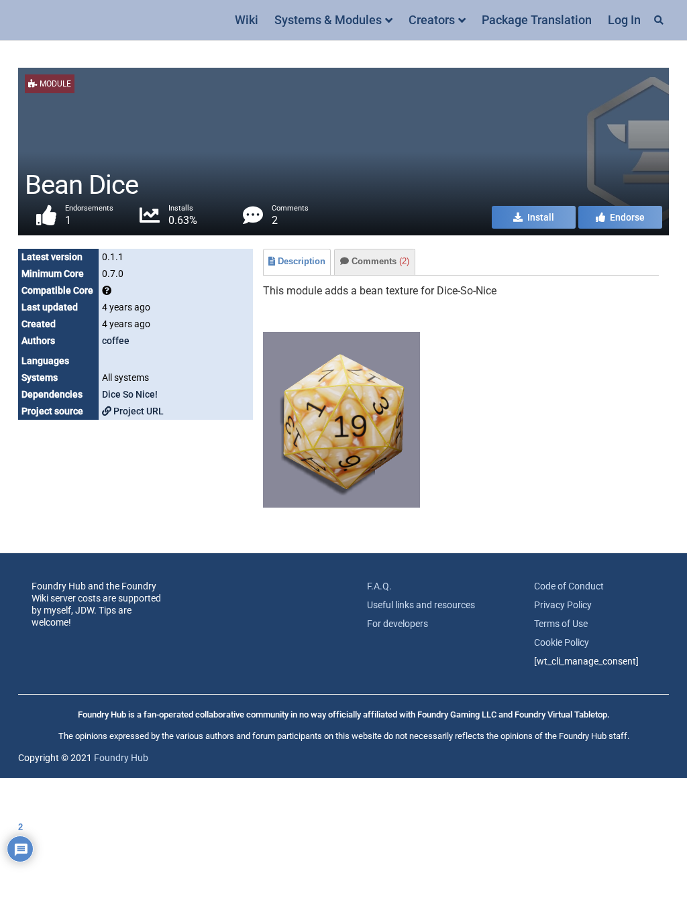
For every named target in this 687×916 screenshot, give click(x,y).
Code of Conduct (569, 586)
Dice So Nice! (130, 394)
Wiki (246, 20)
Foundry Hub (121, 757)
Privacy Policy (563, 604)
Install (539, 217)
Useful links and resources (421, 604)
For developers (397, 623)
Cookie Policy (561, 642)
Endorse (626, 217)
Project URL (137, 411)
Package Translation (537, 20)
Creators (432, 20)
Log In (624, 20)
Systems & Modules (328, 20)
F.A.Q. (379, 586)
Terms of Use (561, 623)
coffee (115, 340)
